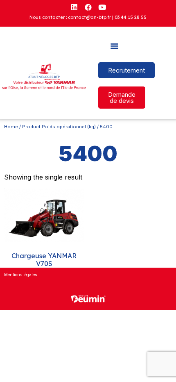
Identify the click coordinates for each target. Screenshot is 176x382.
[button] (114, 45)
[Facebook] (88, 7)
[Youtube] (102, 7)
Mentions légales (20, 274)
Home (11, 127)
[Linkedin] (74, 7)
